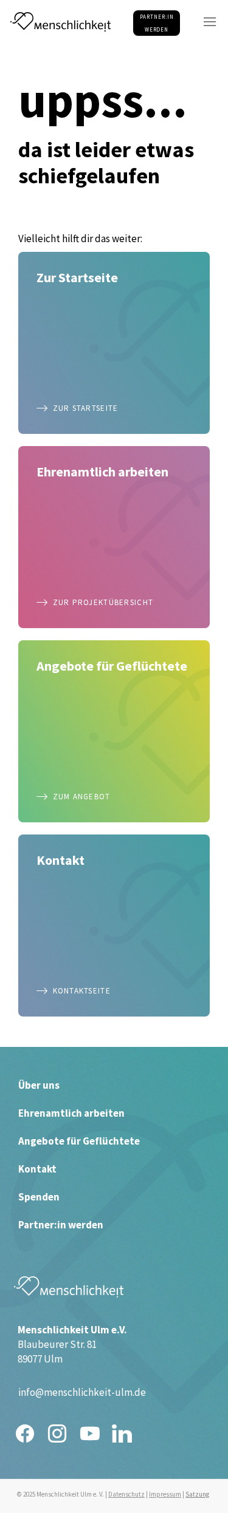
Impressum (165, 1494)
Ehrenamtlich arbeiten (71, 1113)
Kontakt (37, 1169)
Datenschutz (126, 1494)
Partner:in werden (60, 1224)
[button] (209, 21)
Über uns (39, 1085)
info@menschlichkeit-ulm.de (82, 1392)
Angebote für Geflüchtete (79, 1141)
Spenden (39, 1196)
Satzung (197, 1494)
